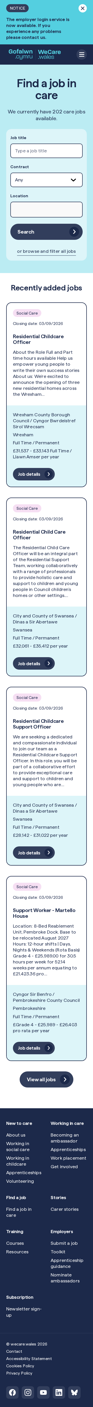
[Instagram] (28, 1392)
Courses (15, 1243)
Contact (14, 1351)
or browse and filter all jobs (46, 251)
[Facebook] (12, 1392)
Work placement (69, 1157)
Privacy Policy (19, 1373)
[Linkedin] (59, 1392)
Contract (19, 167)
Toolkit (58, 1251)
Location (19, 196)
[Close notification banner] (83, 8)
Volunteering (20, 1181)
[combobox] (46, 151)
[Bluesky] (74, 1392)
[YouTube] (43, 1392)
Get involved (64, 1166)
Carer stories (65, 1209)
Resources (17, 1251)
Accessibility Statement (29, 1358)
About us (15, 1134)
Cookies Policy (20, 1366)
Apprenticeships (23, 1172)
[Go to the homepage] (35, 54)
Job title (18, 137)
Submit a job (64, 1243)
